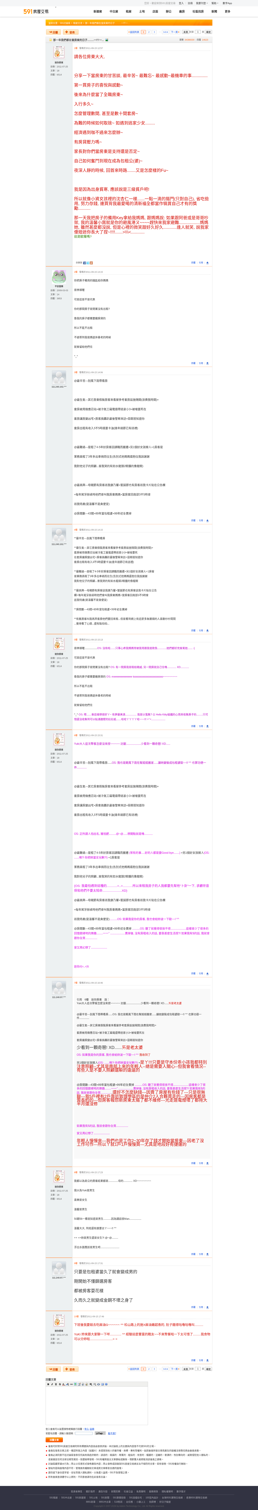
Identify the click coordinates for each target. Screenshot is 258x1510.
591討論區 (65, 23)
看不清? (112, 1433)
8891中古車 (105, 1502)
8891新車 (90, 1502)
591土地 (93, 1497)
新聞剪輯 (115, 1491)
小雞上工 (140, 1502)
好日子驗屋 (165, 1502)
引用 (201, 263)
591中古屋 (66, 1497)
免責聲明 (140, 1491)
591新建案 (80, 1497)
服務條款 (153, 1491)
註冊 (190, 3)
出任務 (129, 1502)
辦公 (168, 11)
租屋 (128, 11)
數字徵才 (181, 1491)
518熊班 (118, 1502)
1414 (165, 32)
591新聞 (105, 1497)
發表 (72, 32)
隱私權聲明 (167, 1491)
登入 (181, 3)
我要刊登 (201, 3)
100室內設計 (151, 1497)
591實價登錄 (119, 1497)
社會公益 (128, 1491)
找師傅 (152, 1502)
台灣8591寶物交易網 (172, 1497)
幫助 (214, 3)
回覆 (55, 32)
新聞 (214, 11)
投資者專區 (76, 1491)
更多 (227, 11)
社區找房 (198, 11)
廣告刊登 (103, 1491)
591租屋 (53, 1497)
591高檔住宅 (135, 1497)
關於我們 (90, 1491)
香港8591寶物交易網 (196, 1497)
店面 (155, 11)
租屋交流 (77, 23)
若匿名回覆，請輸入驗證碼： (60, 1433)
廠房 (182, 11)
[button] (48, 1384)
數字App (227, 3)
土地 (142, 11)
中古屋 (114, 11)
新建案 (98, 11)
